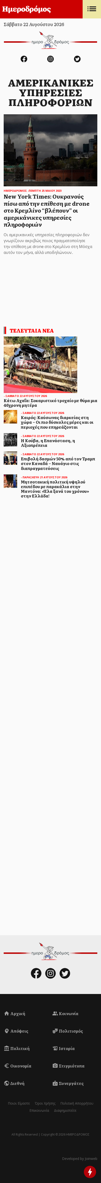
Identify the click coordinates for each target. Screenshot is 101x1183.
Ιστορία (66, 1048)
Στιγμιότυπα (71, 1066)
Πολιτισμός (70, 1031)
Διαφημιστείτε (65, 1110)
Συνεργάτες (71, 1083)
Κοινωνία (68, 1013)
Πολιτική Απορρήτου (76, 1103)
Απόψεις (19, 1031)
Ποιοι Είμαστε (19, 1103)
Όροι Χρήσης (45, 1103)
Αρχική (17, 1013)
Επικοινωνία (39, 1110)
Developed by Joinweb (79, 1158)
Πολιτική (20, 1048)
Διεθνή (17, 1083)
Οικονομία (20, 1066)
